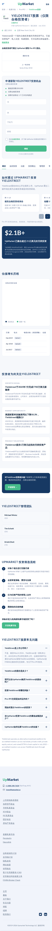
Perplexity (7, 838)
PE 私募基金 (8, 815)
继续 (26, 149)
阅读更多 (5, 42)
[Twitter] (40, 914)
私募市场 (12, 9)
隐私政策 (7, 861)
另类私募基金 (9, 808)
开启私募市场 (10, 625)
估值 (22, 166)
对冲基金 (7, 811)
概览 (4, 166)
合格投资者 (16, 139)
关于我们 (7, 899)
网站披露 (7, 865)
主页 (5, 891)
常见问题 (7, 903)
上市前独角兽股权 (10, 800)
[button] (3, 4)
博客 (5, 906)
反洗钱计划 (8, 857)
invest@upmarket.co (13, 790)
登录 (47, 4)
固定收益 (7, 819)
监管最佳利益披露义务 (12, 876)
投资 (3, 9)
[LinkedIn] (45, 914)
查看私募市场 (9, 834)
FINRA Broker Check (11, 880)
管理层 (42, 166)
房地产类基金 (9, 823)
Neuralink (7, 842)
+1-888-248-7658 (12, 786)
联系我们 (7, 914)
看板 (5, 895)
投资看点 (32, 166)
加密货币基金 (9, 804)
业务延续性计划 (9, 853)
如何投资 (13, 166)
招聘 (5, 910)
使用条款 (7, 868)
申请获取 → (12, 487)
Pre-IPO (22, 9)
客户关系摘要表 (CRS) (12, 872)
